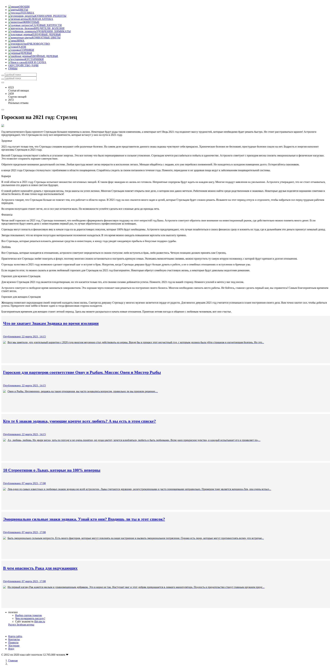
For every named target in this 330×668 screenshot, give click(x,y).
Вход (11, 648)
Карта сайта (15, 636)
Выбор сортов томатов (28, 615)
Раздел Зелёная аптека (21, 624)
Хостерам (13, 645)
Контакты (14, 639)
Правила (13, 642)
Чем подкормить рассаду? (30, 618)
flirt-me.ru (39, 621)
